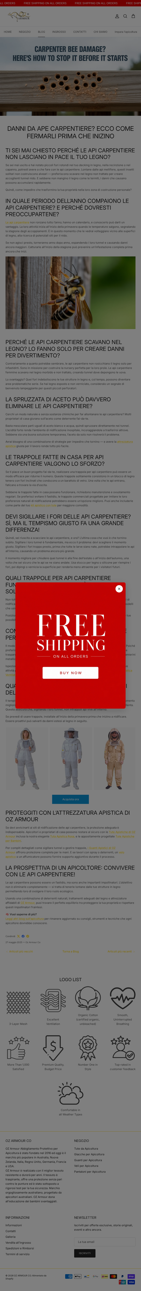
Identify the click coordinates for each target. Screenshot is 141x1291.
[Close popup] (119, 588)
